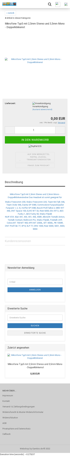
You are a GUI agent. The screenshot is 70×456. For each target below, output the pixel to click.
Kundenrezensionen (18, 241)
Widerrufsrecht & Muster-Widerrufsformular (22, 412)
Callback (6, 434)
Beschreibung (14, 182)
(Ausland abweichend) (42, 109)
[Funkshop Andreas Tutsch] (8, 4)
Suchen (35, 326)
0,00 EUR (35, 373)
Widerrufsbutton (10, 417)
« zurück (10, 13)
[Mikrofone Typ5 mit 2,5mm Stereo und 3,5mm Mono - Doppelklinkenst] (35, 56)
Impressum (7, 395)
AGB (4, 423)
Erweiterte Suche (35, 333)
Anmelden (35, 290)
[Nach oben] (61, 451)
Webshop (24, 448)
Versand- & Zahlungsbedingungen (18, 406)
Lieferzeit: (10, 103)
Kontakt (6, 401)
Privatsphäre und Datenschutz (16, 428)
